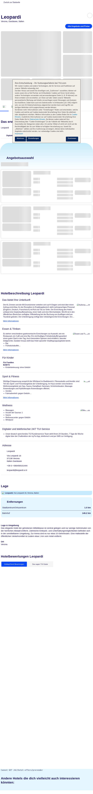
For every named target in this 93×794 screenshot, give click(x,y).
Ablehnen (20, 138)
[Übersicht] (4, 107)
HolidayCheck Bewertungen (14, 564)
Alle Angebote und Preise (79, 26)
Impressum (19, 134)
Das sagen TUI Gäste (40, 564)
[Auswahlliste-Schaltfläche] (89, 15)
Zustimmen (72, 138)
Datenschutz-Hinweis (37, 119)
